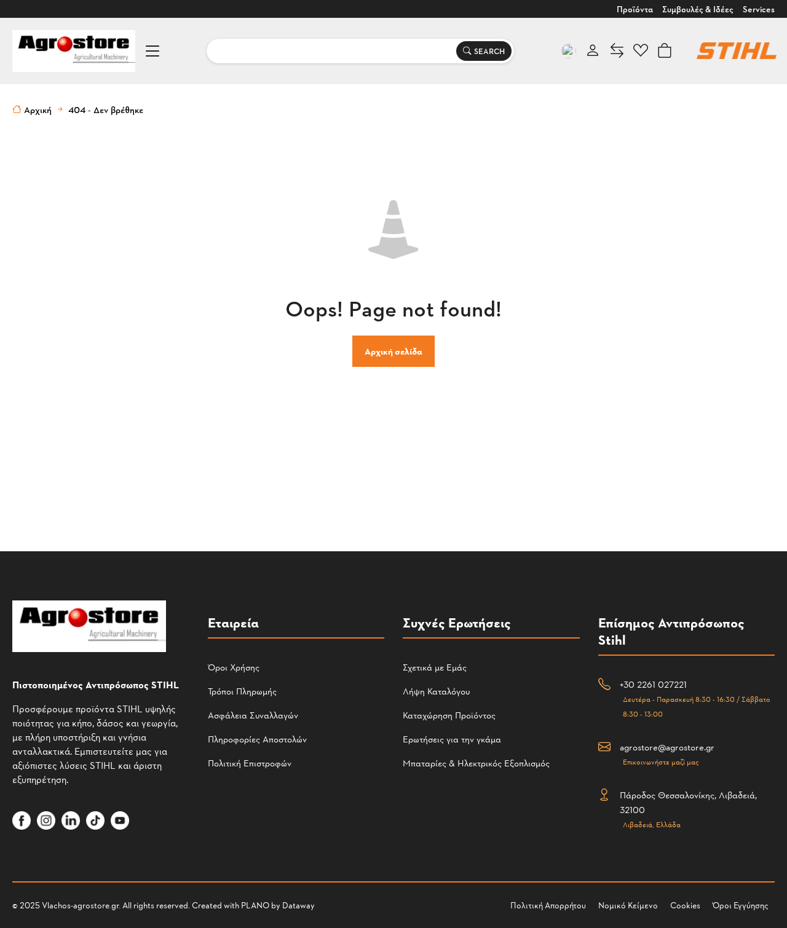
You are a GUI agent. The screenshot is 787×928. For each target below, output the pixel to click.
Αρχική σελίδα (393, 351)
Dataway (298, 905)
